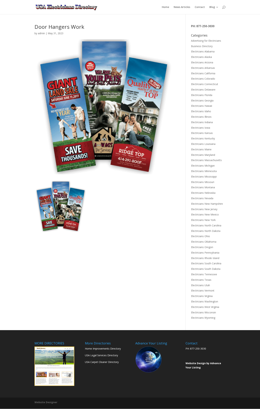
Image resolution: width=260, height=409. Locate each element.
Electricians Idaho (201, 111)
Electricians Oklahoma (203, 241)
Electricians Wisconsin (203, 312)
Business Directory (202, 46)
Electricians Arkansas (203, 68)
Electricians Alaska (201, 57)
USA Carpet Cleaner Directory (102, 362)
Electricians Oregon (202, 247)
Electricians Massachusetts (206, 160)
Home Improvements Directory (103, 348)
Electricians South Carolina (206, 263)
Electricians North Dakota (205, 231)
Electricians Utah (200, 285)
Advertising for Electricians (206, 40)
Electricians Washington (204, 301)
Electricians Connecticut (204, 84)
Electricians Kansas (202, 133)
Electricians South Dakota (205, 268)
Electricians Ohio (200, 236)
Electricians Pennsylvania (205, 252)
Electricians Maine (201, 149)
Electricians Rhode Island (205, 258)
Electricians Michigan (203, 165)
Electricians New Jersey (204, 209)
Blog (212, 7)
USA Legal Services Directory (101, 355)
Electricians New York (203, 220)
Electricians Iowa (200, 127)
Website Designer (45, 402)
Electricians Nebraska (203, 192)
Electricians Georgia (202, 100)
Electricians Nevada (202, 198)
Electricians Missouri (202, 182)
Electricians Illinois (201, 116)
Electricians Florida (201, 95)
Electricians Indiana (202, 122)
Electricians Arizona (202, 62)
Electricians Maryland (203, 155)
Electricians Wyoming (203, 317)
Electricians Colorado (203, 78)
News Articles (182, 7)
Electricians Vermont (202, 290)
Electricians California (203, 73)
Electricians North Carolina (206, 225)
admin (41, 33)
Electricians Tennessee (204, 274)
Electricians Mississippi (204, 176)
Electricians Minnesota (204, 171)
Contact (200, 7)
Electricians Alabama (203, 51)
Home (165, 7)
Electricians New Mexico (205, 214)
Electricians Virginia (202, 296)
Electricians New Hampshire (207, 203)
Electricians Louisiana (203, 144)
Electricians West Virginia (205, 307)
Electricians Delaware (203, 89)
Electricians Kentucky (203, 138)
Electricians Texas (201, 279)
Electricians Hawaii (201, 105)
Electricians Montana (203, 187)
